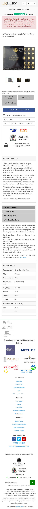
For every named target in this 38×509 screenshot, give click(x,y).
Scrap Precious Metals (19, 424)
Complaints (19, 407)
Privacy (15, 394)
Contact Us (19, 384)
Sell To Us (10, 212)
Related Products (12, 220)
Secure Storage (11, 207)
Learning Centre (19, 431)
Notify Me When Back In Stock (19, 110)
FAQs (19, 404)
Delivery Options (12, 216)
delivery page (19, 506)
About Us (19, 381)
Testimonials (19, 414)
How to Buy (19, 401)
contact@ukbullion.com (19, 446)
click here (22, 257)
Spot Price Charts (19, 427)
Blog (19, 391)
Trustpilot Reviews (19, 387)
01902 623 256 (19, 443)
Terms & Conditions (19, 411)
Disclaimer (22, 394)
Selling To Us (19, 421)
